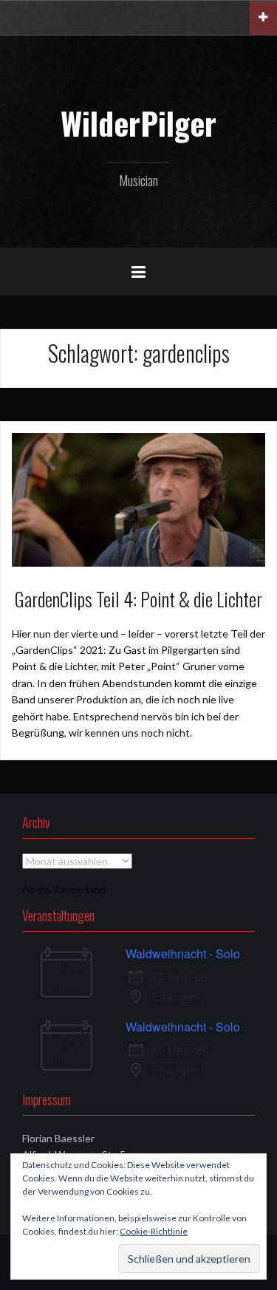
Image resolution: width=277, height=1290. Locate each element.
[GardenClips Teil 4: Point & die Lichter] (138, 498)
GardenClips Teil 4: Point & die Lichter (138, 598)
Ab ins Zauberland (64, 889)
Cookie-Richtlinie (154, 1231)
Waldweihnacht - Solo (183, 953)
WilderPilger (138, 123)
